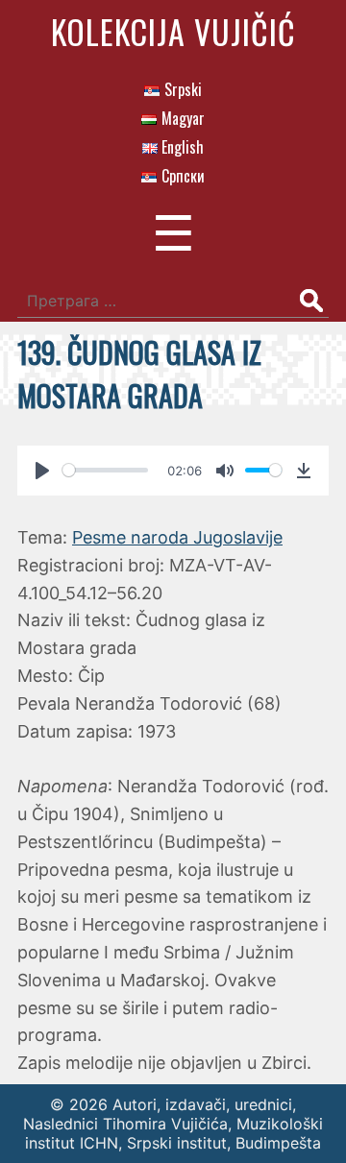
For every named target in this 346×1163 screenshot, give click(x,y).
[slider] (105, 470)
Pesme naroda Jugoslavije (177, 537)
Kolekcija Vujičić (173, 31)
